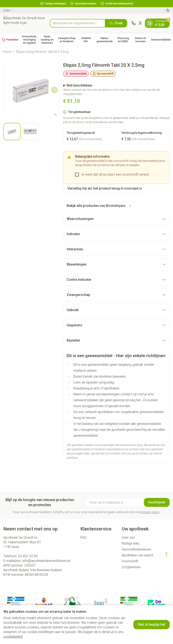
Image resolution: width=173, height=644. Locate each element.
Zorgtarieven (131, 567)
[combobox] (77, 23)
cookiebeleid (13, 637)
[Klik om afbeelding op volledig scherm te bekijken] (31, 90)
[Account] (140, 23)
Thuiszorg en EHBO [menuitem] (124, 40)
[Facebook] (166, 554)
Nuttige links (130, 543)
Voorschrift (130, 561)
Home (7, 51)
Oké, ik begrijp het (151, 624)
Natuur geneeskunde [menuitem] (105, 40)
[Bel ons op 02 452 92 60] (133, 23)
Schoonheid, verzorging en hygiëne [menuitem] (30, 39)
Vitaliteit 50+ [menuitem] (88, 40)
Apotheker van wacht (137, 555)
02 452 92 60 (28, 556)
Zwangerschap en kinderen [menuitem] (67, 40)
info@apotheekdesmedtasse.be (46, 561)
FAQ (83, 538)
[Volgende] (54, 90)
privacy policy (150, 512)
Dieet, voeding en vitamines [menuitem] (48, 39)
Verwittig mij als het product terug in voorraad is (105, 188)
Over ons (128, 538)
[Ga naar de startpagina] (24, 23)
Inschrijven (156, 502)
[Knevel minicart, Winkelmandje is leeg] (149, 23)
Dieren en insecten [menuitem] (142, 40)
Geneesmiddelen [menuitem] (162, 40)
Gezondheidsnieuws (136, 549)
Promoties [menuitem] (12, 39)
